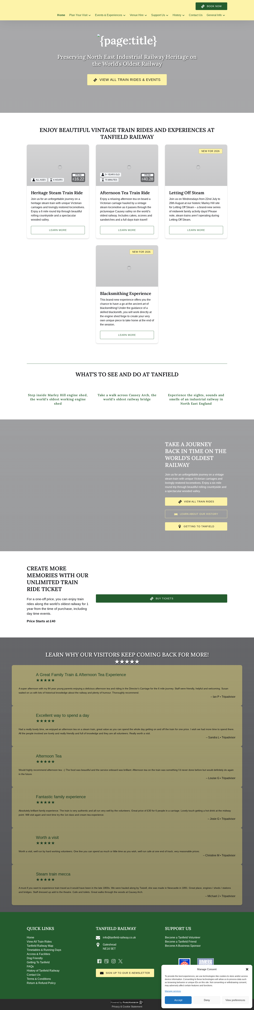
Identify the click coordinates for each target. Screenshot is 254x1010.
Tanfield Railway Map (40, 945)
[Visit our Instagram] (113, 961)
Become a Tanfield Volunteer (182, 937)
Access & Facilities (38, 954)
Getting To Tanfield (38, 962)
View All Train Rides (39, 941)
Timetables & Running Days (44, 949)
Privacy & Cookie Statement (127, 1006)
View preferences (235, 1000)
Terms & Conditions (39, 978)
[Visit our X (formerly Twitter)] (120, 961)
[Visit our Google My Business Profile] (106, 961)
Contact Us (196, 15)
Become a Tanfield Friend (180, 941)
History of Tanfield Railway (43, 970)
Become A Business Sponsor (183, 945)
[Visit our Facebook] (99, 961)
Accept (178, 1000)
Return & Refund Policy (41, 983)
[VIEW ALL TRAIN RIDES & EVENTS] (127, 69)
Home (61, 15)
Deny (207, 1000)
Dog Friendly (35, 958)
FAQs (30, 966)
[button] (247, 969)
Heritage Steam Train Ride (57, 192)
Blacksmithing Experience (125, 293)
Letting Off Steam (186, 192)
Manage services (173, 991)
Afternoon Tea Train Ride (125, 192)
